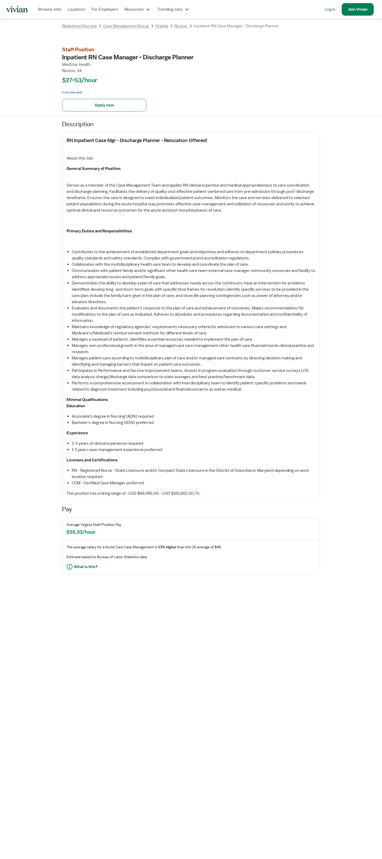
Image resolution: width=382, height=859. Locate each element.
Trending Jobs (170, 9)
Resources (134, 9)
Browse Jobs (50, 9)
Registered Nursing (79, 26)
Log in (330, 9)
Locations (76, 9)
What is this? (86, 566)
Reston (180, 26)
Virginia (161, 26)
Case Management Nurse (126, 26)
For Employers (105, 9)
